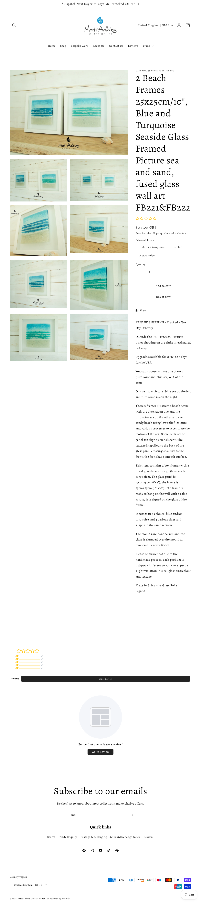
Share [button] (143, 310)
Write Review (105, 678)
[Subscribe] (131, 815)
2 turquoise (147, 255)
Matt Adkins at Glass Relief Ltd (33, 898)
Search (51, 837)
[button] (14, 25)
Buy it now (163, 297)
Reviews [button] (15, 678)
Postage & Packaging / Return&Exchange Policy (110, 837)
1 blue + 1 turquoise (152, 247)
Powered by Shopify (60, 898)
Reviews (149, 837)
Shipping (158, 233)
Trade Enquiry (68, 837)
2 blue (178, 247)
